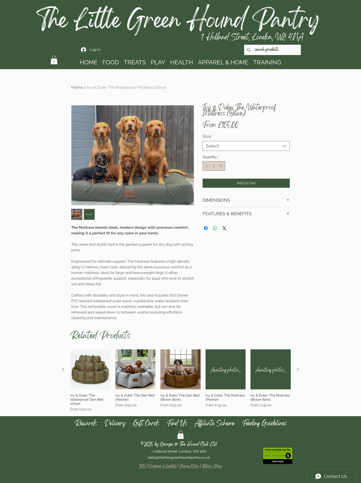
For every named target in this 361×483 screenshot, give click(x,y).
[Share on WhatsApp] (215, 228)
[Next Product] (298, 369)
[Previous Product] (63, 369)
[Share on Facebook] (206, 228)
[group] (180, 380)
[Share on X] (224, 228)
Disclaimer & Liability (162, 466)
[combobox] (246, 146)
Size (208, 136)
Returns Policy (211, 466)
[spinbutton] (214, 165)
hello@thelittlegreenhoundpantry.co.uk (179, 457)
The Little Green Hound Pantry (178, 22)
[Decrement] (206, 165)
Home (77, 87)
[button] (54, 60)
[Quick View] (90, 369)
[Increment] (221, 165)
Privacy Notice (189, 466)
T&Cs (142, 466)
